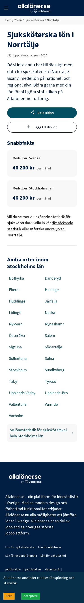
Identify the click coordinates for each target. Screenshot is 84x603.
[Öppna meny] (6, 8)
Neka (9, 596)
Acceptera (31, 596)
